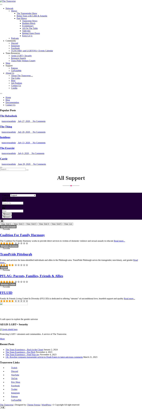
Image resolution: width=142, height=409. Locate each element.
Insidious (5, 137)
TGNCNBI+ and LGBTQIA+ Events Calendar (32, 51)
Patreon (14, 68)
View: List (68, 224)
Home (8, 97)
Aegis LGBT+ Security (21, 55)
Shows (14, 11)
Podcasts (15, 38)
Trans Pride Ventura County (23, 60)
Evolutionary (28, 26)
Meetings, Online (8, 284)
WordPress (46, 405)
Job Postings (16, 83)
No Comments (38, 121)
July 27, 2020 (24, 121)
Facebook (15, 48)
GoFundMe (16, 70)
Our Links (15, 78)
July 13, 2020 (24, 142)
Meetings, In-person (9, 246)
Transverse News (29, 21)
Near (4, 206)
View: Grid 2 (19, 224)
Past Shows (22, 18)
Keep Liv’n (27, 36)
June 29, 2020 (24, 164)
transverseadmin (9, 121)
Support (3, 267)
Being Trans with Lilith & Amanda (32, 16)
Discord (14, 43)
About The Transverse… (22, 75)
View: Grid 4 (44, 224)
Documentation (12, 102)
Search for (6, 198)
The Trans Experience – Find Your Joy (22, 354)
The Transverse (6, 405)
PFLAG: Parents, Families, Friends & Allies (31, 276)
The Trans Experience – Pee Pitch (20, 352)
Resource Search (18, 58)
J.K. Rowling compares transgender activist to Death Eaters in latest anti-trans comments (44, 357)
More (2, 339)
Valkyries (26, 31)
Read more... (119, 241)
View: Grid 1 (6, 224)
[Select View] (2, 221)
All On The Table (30, 28)
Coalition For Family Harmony (22, 235)
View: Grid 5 (56, 224)
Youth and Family (8, 226)
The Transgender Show (27, 13)
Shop (8, 63)
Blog (13, 80)
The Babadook (8, 115)
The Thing (6, 126)
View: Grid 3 (31, 224)
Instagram (15, 46)
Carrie (3, 158)
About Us (10, 73)
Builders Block (28, 23)
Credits (14, 88)
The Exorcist (7, 148)
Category (6, 195)
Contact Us (16, 85)
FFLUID (6, 292)
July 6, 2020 (23, 153)
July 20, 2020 (24, 132)
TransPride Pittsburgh (16, 254)
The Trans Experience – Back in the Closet (24, 349)
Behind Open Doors (31, 33)
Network (9, 8)
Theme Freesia (33, 405)
